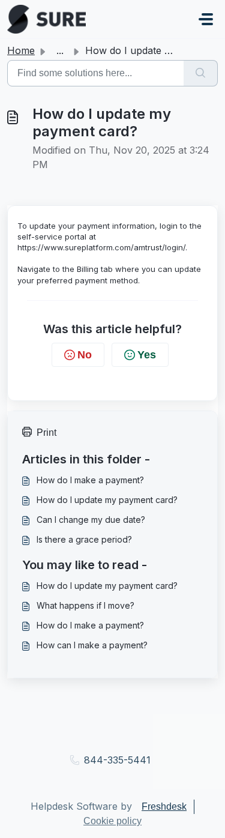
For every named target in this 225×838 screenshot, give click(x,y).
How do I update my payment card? (107, 500)
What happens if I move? (85, 605)
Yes (146, 355)
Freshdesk (164, 806)
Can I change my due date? (91, 519)
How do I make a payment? (90, 480)
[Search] (201, 73)
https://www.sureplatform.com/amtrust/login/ (101, 247)
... (60, 50)
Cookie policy (112, 821)
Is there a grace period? (84, 539)
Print (46, 432)
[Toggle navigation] (206, 19)
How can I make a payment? (92, 645)
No (84, 355)
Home (21, 50)
